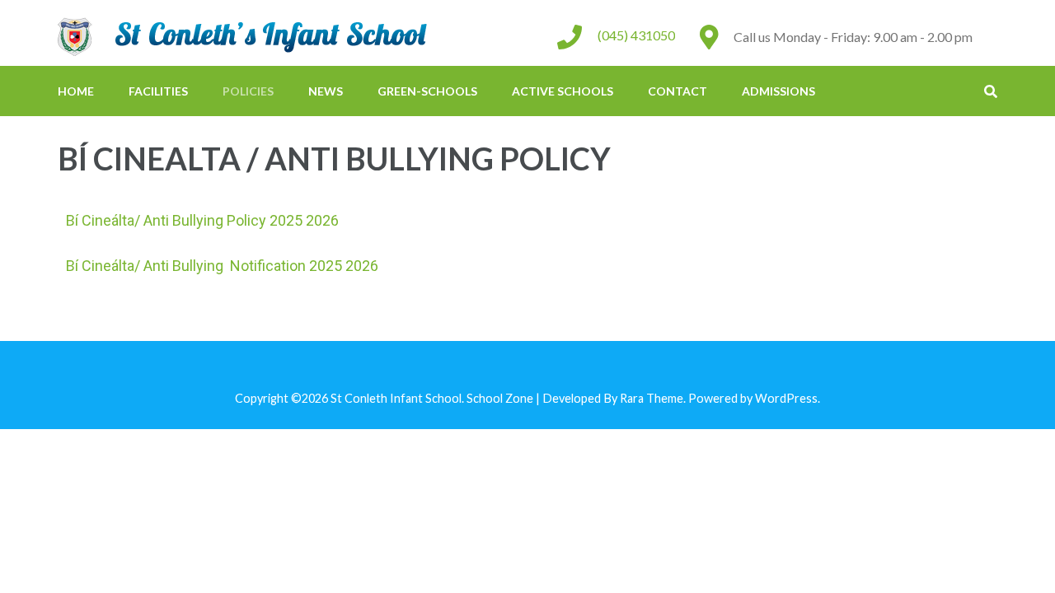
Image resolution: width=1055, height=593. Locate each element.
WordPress (786, 398)
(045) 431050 (636, 35)
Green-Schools (427, 91)
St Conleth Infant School (396, 398)
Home (76, 91)
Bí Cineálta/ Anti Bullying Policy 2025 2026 (202, 220)
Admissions (778, 91)
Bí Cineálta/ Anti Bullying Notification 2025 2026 (222, 265)
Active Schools (562, 91)
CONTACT (677, 91)
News (325, 91)
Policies (248, 91)
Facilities (158, 91)
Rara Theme (651, 398)
